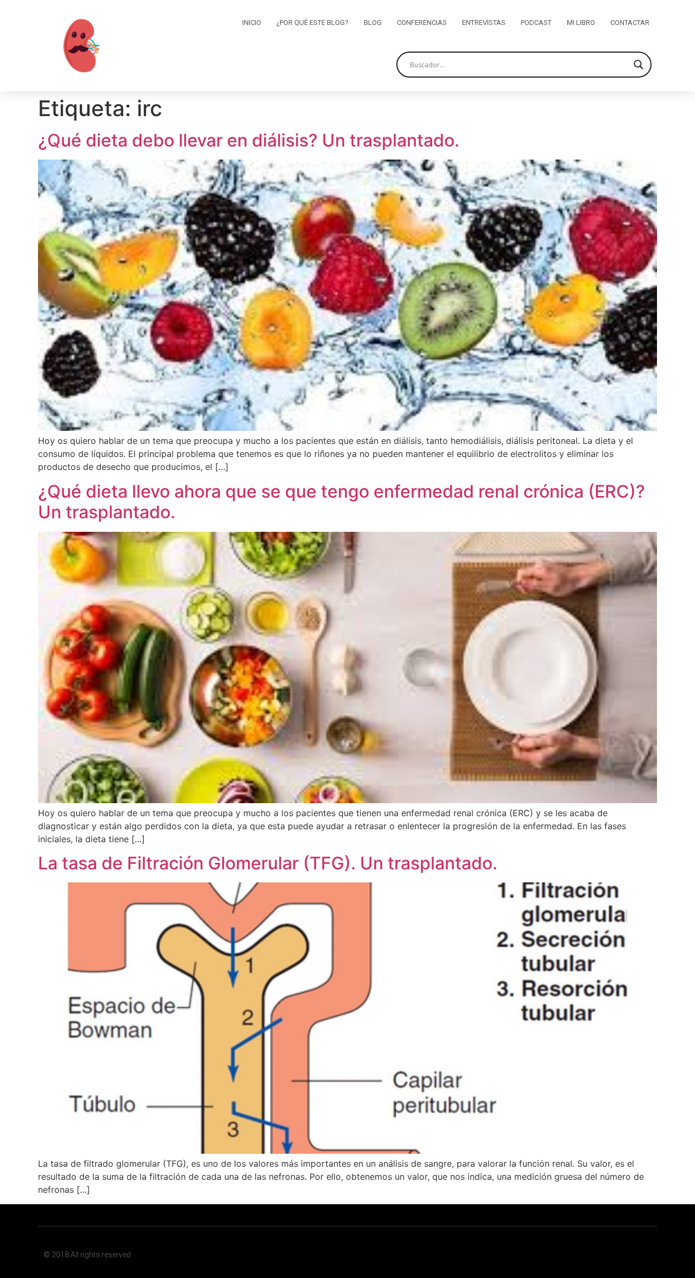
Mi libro (581, 22)
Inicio (251, 22)
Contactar (629, 22)
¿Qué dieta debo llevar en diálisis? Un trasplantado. (248, 140)
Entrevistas (484, 22)
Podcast (536, 22)
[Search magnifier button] (638, 64)
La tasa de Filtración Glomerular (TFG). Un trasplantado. (267, 863)
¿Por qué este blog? (312, 22)
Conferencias (422, 22)
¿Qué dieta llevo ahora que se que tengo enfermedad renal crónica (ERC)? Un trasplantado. (341, 502)
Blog (373, 22)
